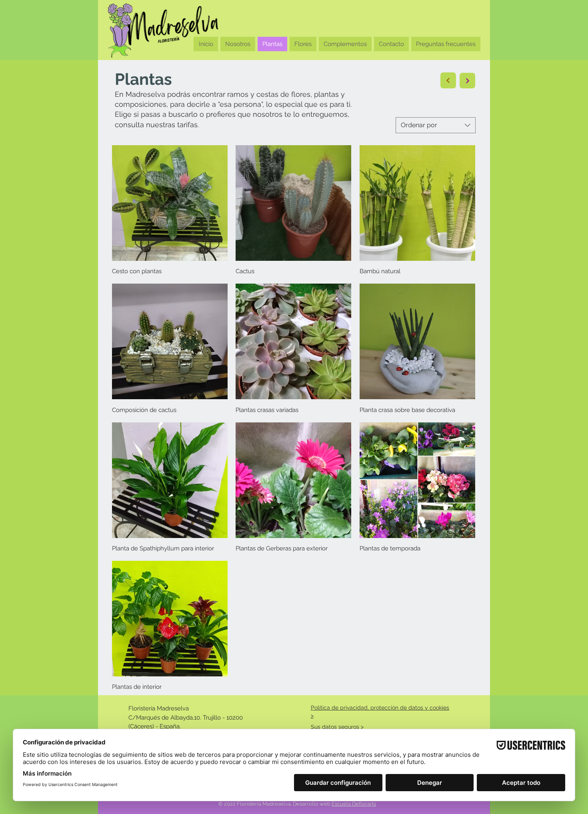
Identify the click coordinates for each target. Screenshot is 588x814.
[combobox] (436, 125)
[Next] (448, 80)
